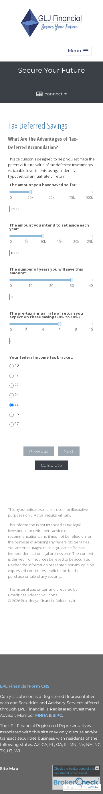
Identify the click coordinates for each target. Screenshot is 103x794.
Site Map (9, 768)
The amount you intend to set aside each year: (49, 227)
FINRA (42, 715)
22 (17, 385)
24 (17, 394)
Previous (39, 451)
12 (17, 375)
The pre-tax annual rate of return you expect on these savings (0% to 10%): (46, 315)
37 (17, 424)
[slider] (51, 192)
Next (69, 451)
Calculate (51, 465)
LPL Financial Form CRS (24, 686)
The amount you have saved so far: (43, 185)
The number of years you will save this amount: (46, 271)
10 (17, 365)
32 (17, 404)
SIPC (57, 715)
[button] (78, 51)
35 (17, 414)
